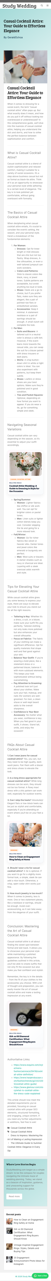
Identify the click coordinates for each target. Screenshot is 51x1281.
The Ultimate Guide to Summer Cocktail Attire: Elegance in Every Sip (24, 1147)
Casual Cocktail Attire (21, 1128)
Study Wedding (19, 5)
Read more (14, 1196)
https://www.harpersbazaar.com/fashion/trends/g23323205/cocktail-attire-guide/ (28, 1080)
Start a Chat (42, 1276)
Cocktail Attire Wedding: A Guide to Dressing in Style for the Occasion (24, 489)
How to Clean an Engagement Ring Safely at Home (24, 858)
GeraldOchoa (15, 37)
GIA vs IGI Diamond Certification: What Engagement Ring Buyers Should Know (22, 1040)
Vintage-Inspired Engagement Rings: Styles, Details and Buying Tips (28, 1248)
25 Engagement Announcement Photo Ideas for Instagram (29, 1260)
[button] (42, 5)
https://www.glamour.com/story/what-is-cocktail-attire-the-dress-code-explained (28, 1090)
